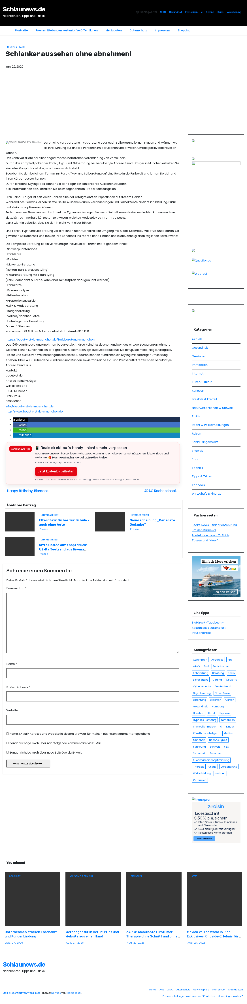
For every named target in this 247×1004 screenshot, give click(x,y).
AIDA (170, 989)
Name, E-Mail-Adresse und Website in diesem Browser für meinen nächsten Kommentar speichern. (79, 734)
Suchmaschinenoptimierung (211, 760)
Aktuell (197, 339)
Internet (198, 373)
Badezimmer (221, 666)
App (230, 659)
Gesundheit (175, 12)
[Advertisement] (123, 107)
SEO (226, 746)
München (199, 740)
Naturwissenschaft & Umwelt (212, 408)
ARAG (163, 12)
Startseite (21, 30)
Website (12, 710)
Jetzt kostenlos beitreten (56, 471)
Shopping (184, 30)
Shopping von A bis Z (230, 996)
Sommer (215, 753)
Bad (206, 666)
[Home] (7, 28)
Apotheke (217, 659)
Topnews (198, 485)
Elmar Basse (222, 693)
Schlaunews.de (24, 9)
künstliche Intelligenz (206, 733)
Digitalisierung (202, 693)
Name (11, 664)
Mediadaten (114, 30)
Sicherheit (199, 753)
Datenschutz (138, 30)
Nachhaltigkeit (218, 740)
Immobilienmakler (204, 726)
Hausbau (198, 713)
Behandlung (200, 673)
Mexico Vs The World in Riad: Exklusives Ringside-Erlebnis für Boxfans (213, 936)
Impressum (162, 30)
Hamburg (218, 706)
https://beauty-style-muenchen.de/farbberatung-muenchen (50, 339)
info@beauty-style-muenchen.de (30, 406)
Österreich (199, 780)
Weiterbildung (202, 773)
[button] (20, 420)
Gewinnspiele (201, 989)
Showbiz (197, 451)
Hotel (211, 713)
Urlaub (212, 767)
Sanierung (199, 746)
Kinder (230, 726)
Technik (197, 468)
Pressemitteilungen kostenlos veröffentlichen (67, 30)
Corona (210, 12)
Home (153, 989)
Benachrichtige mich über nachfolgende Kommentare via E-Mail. (55, 743)
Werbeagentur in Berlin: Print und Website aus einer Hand (92, 934)
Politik (196, 416)
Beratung (218, 673)
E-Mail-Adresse (18, 687)
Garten (229, 700)
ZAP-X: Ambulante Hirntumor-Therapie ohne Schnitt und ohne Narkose (152, 936)
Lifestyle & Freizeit (16, 47)
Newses (56, 993)
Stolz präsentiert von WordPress (22, 993)
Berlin (220, 12)
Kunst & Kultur (202, 382)
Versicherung (234, 12)
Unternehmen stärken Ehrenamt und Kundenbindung (31, 934)
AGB (161, 989)
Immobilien (191, 12)
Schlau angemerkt (205, 442)
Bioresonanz (200, 680)
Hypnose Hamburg (204, 720)
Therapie (198, 767)
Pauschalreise (202, 633)
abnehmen (200, 659)
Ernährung (199, 700)
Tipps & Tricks (202, 476)
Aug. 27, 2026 (14, 943)
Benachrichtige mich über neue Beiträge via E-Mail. (45, 752)
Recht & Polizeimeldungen (210, 425)
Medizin (228, 733)
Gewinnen (199, 356)
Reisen (196, 433)
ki (202, 12)
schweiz (215, 746)
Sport (196, 459)
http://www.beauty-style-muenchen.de (34, 411)
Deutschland (223, 686)
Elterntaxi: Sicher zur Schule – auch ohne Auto (64, 522)
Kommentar (16, 588)
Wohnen (220, 773)
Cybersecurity (202, 686)
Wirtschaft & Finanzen (207, 494)
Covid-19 (231, 680)
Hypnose (224, 713)
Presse (44, 529)
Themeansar (73, 993)
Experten (215, 700)
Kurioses (198, 391)
